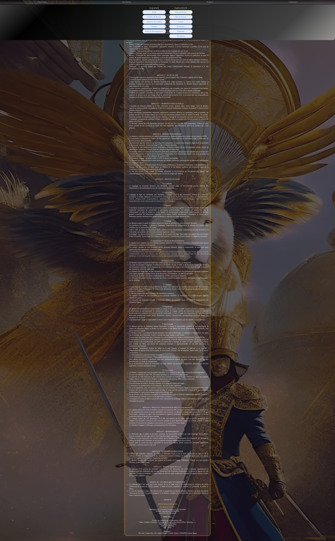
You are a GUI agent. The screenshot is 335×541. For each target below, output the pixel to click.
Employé (169, 284)
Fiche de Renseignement (174, 241)
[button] (42, 2)
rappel (135, 234)
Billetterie (168, 324)
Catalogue (168, 183)
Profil (168, 205)
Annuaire (169, 192)
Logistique (157, 241)
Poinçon (174, 348)
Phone (195, 533)
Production (168, 260)
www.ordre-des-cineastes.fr (167, 513)
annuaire (133, 194)
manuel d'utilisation (194, 90)
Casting (168, 221)
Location (169, 370)
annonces (162, 225)
